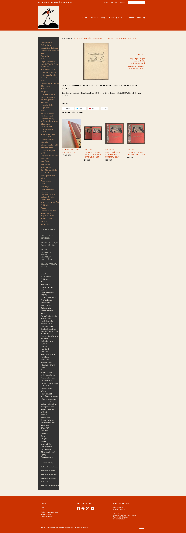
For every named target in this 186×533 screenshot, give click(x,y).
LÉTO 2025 (45, 386)
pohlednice (44, 412)
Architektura (45, 279)
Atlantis (43, 282)
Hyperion (44, 344)
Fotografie (44, 92)
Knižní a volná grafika (48, 75)
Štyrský (43, 455)
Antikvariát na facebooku (49, 467)
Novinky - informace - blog (49, 512)
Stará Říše (44, 431)
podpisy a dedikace (47, 409)
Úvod (84, 17)
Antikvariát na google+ (48, 478)
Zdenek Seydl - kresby (48, 452)
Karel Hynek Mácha (48, 354)
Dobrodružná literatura (48, 297)
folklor (43, 313)
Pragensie (44, 415)
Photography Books (47, 407)
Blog (103, 17)
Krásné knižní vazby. (48, 69)
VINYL (43, 441)
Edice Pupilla (45, 303)
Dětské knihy (45, 124)
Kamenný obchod (116, 17)
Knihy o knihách (46, 372)
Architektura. (45, 89)
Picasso (43, 208)
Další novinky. (46, 45)
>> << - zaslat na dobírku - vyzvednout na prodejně (136, 61)
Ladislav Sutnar (46, 380)
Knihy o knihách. (47, 218)
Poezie (43, 81)
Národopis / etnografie (48, 399)
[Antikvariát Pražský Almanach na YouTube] (92, 509)
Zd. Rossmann (46, 449)
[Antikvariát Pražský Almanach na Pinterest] (83, 509)
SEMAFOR (45, 428)
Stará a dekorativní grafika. (50, 78)
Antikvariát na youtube (48, 471)
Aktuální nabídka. (47, 42)
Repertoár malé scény (48, 423)
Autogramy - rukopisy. (48, 72)
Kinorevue (44, 370)
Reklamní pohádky (47, 420)
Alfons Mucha (46, 181)
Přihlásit (122, 2)
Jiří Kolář (44, 346)
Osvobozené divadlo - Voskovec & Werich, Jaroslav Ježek (48, 197)
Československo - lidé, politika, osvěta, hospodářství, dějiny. (48, 213)
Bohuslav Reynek (47, 173)
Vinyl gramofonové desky (49, 156)
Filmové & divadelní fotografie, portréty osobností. (48, 99)
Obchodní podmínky (136, 17)
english (106, 2)
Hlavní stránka (67, 38)
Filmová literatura (47, 311)
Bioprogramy (45, 108)
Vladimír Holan (46, 167)
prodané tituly (45, 224)
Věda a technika (46, 447)
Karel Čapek (45, 159)
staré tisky (44, 433)
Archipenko (45, 205)
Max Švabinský (46, 164)
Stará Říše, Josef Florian (49, 170)
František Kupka (46, 324)
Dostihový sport (46, 300)
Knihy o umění (46, 59)
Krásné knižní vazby (48, 378)
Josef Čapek (45, 161)
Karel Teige (45, 187)
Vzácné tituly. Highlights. (49, 48)
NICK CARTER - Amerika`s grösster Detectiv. (47, 129)
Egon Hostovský (46, 305)
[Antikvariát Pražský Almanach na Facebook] (78, 509)
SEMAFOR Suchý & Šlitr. (50, 202)
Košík (115, 2)
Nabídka (94, 17)
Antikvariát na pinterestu (49, 474)
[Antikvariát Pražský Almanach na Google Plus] (87, 509)
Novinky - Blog (48, 230)
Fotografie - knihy (47, 105)
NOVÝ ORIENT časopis (49, 396)
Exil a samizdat (46, 308)
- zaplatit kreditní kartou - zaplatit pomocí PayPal (136, 67)
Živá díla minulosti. (47, 148)
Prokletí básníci (46, 417)
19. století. (44, 274)
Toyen (43, 184)
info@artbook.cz (118, 507)
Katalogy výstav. (46, 362)
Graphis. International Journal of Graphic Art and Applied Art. (50, 64)
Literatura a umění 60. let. (49, 145)
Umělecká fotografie (48, 94)
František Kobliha (47, 321)
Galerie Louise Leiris (48, 326)
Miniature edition (46, 388)
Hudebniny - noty (47, 341)
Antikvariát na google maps (50, 485)
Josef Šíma (44, 352)
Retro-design (45, 425)
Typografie (44, 439)
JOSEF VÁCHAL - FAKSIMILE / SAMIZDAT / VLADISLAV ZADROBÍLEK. (47, 254)
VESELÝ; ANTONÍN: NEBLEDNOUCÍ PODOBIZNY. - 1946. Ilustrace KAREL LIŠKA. (100, 87)
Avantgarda (45, 56)
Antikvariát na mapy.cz (48, 482)
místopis (43, 391)
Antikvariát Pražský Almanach (65, 527)
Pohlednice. (45, 221)
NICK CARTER (46, 394)
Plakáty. (43, 111)
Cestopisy (44, 290)
